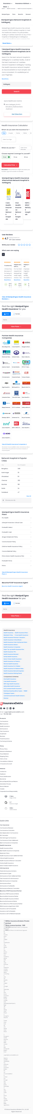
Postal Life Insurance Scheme (8, 871)
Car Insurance (4, 721)
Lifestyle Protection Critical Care (12, 523)
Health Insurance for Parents (12, 661)
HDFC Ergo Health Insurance (11, 684)
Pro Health (5, 518)
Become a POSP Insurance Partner (9, 894)
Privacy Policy (4, 749)
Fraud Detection (4, 754)
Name (5, 320)
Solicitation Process (5, 784)
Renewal (28, 14)
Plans (13, 14)
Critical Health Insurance (7, 858)
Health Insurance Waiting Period (13, 673)
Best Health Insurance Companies (9, 851)
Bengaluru (5, 468)
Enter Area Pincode (24, 148)
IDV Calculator (4, 835)
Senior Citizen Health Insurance (12, 659)
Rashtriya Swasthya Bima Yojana (13, 691)
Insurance (7, 3)
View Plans (15, 326)
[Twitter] (13, 708)
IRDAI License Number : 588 (15, 925)
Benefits (20, 14)
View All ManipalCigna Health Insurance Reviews (16, 298)
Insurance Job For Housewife (8, 908)
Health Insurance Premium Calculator (14, 637)
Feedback (3, 774)
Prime (4, 566)
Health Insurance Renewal (11, 654)
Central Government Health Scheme (14, 696)
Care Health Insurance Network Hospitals (9, 211)
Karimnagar (5, 472)
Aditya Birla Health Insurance (12, 686)
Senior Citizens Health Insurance (9, 865)
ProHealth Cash (7, 532)
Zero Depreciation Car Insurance (9, 833)
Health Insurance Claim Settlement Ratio (15, 642)
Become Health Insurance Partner (9, 899)
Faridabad (5, 492)
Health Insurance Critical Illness (12, 640)
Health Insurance (8, 632)
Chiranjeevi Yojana (9, 693)
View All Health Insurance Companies (14, 444)
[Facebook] (1, 708)
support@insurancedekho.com (14, 712)
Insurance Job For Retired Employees (10, 913)
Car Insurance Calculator (7, 830)
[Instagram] (7, 708)
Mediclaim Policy (8, 635)
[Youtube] (4, 708)
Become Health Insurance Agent (12, 586)
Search (16, 91)
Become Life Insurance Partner (8, 901)
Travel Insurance (4, 739)
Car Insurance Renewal (6, 828)
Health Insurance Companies (12, 647)
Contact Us (3, 771)
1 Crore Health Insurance (21, 635)
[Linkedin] (10, 708)
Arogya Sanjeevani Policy (10, 537)
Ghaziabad (5, 476)
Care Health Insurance (10, 681)
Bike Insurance (4, 724)
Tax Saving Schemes (6, 741)
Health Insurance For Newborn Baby (14, 668)
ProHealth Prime (7, 561)
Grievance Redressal (6, 751)
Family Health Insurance (10, 656)
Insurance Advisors (22, 3)
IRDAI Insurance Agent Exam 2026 (9, 906)
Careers (2, 789)
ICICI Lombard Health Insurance (12, 688)
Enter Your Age (7, 139)
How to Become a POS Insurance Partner (11, 904)
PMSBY (25, 691)
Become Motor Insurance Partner (9, 896)
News (5, 7)
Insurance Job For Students (7, 911)
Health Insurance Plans (21, 632)
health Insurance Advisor (11, 644)
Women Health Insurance (11, 663)
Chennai (4, 480)
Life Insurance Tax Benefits (7, 886)
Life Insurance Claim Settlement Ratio (10, 876)
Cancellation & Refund (6, 761)
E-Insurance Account (6, 764)
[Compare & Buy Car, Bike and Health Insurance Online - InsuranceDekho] (11, 704)
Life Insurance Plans (5, 883)
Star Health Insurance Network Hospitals (18, 211)
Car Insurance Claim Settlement (9, 840)
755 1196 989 (7, 714)
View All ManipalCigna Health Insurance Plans (15, 573)
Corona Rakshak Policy (9, 551)
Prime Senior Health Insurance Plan (13, 556)
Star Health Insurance (10, 679)
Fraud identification (5, 776)
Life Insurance (4, 729)
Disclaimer (3, 779)
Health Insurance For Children (12, 666)
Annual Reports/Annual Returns (9, 781)
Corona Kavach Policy (9, 542)
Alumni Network (4, 786)
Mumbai (4, 484)
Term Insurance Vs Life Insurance (9, 878)
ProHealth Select (7, 527)
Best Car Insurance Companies (9, 843)
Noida (3, 488)
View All (28, 496)
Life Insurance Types (5, 873)
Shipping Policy (4, 756)
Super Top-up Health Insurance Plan (14, 649)
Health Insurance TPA (10, 652)
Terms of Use (3, 759)
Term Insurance (4, 731)
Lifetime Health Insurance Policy (12, 546)
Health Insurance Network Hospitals (14, 671)
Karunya (6, 698)
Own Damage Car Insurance (8, 838)
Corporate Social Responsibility (9, 791)
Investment (3, 734)
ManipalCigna (6, 14)
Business (2, 736)
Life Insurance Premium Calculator (9, 888)
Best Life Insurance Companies (8, 881)
